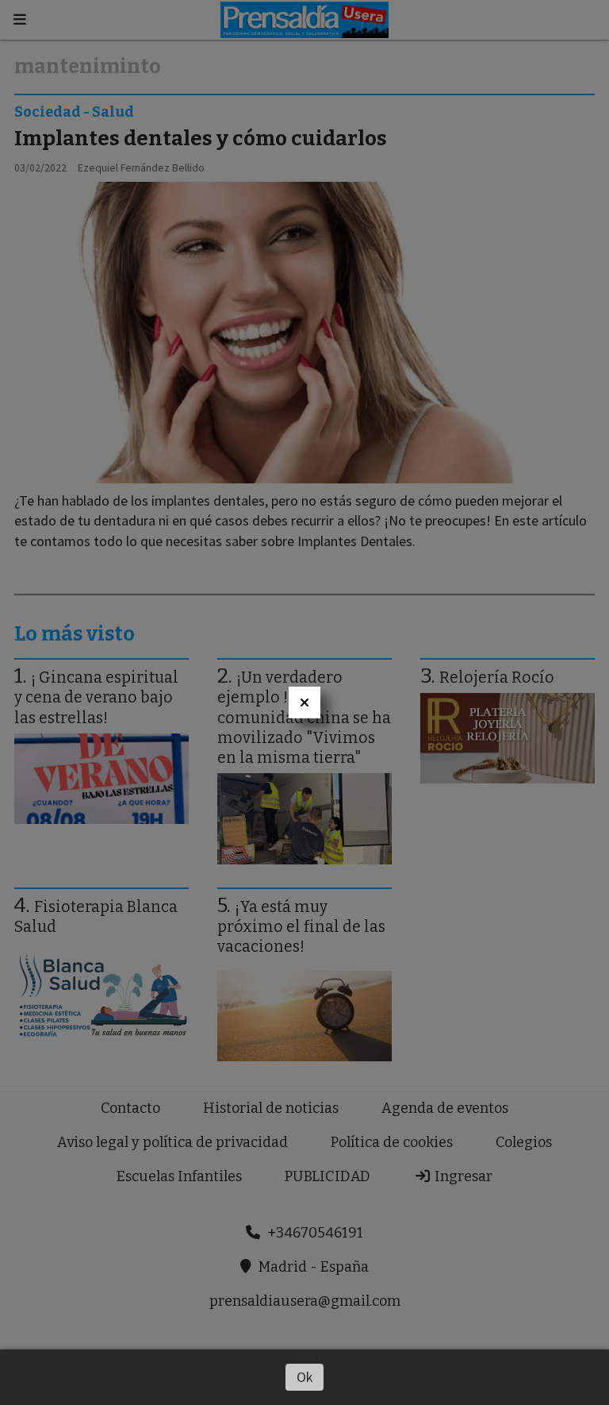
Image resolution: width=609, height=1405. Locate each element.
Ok (305, 1377)
